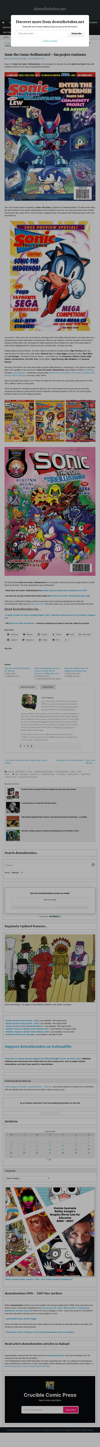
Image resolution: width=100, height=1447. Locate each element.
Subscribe (76, 33)
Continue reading (50, 41)
